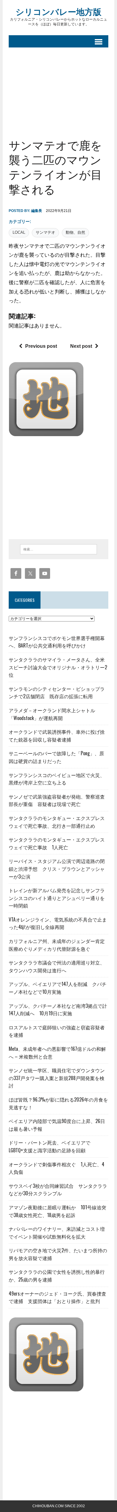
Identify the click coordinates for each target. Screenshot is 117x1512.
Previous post (41, 346)
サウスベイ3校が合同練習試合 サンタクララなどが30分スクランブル (58, 1189)
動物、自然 (75, 232)
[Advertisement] (58, 88)
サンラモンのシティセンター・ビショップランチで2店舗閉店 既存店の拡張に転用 (57, 692)
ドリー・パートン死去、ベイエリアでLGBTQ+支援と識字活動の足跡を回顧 (49, 1146)
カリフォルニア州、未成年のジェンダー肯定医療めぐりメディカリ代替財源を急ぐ (57, 944)
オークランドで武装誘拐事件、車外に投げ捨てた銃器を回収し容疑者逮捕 (57, 735)
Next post (81, 346)
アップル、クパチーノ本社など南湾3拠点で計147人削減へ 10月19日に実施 (58, 1009)
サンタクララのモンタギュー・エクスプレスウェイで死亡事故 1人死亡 (57, 843)
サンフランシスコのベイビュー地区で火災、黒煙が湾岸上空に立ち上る (57, 778)
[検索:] (58, 548)
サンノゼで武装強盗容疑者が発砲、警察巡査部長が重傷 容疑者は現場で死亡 (57, 800)
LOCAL (19, 232)
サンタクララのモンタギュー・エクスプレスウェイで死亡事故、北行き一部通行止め (57, 821)
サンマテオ (45, 232)
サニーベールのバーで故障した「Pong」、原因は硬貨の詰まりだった (56, 757)
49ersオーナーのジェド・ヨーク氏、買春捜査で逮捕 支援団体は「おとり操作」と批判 (57, 1297)
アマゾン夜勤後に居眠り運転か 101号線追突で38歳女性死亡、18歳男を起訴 (57, 1211)
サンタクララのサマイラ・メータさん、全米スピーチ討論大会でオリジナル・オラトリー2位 (58, 667)
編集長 (36, 211)
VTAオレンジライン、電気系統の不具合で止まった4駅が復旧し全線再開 (58, 923)
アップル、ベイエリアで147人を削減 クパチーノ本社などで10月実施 (57, 987)
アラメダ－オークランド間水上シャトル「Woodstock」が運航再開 (52, 714)
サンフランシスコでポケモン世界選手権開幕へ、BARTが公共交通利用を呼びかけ (57, 641)
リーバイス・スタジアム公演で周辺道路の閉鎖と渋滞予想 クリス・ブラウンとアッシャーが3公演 (57, 868)
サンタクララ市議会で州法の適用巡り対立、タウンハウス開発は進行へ (57, 966)
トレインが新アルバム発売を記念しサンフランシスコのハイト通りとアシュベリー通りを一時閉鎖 (57, 898)
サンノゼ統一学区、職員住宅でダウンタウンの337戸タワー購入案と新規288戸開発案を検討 (57, 1078)
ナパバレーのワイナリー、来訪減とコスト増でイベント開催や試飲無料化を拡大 (57, 1232)
